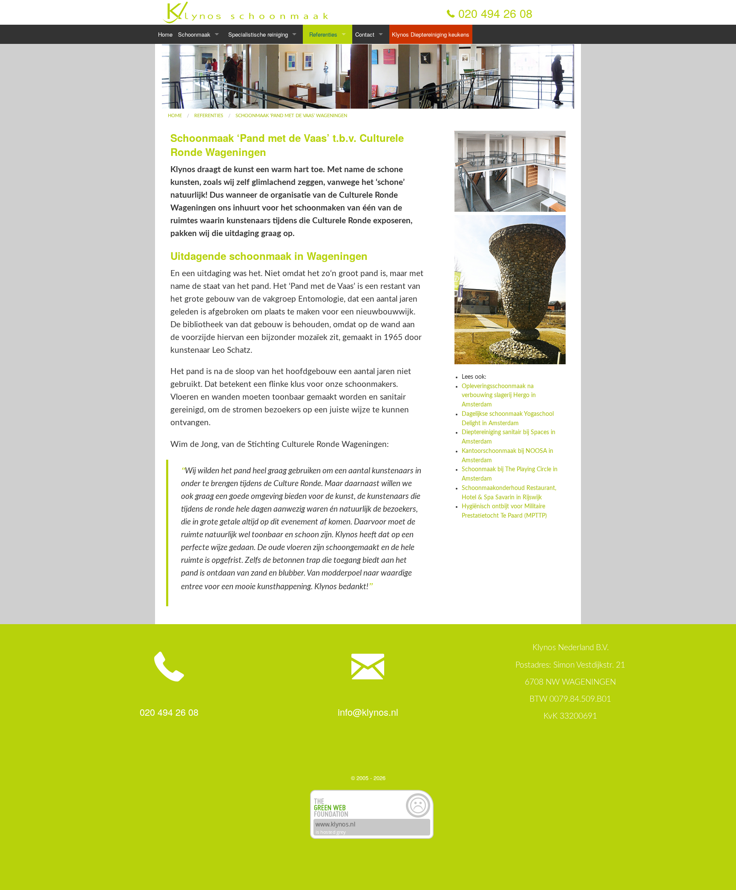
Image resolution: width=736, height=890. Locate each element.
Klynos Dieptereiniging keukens (430, 34)
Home (165, 34)
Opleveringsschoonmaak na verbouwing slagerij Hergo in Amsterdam (499, 395)
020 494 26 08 (495, 13)
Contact (364, 34)
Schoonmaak (194, 34)
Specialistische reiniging (258, 34)
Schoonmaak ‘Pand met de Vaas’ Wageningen (291, 115)
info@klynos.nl (368, 711)
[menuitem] (175, 115)
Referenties (323, 34)
